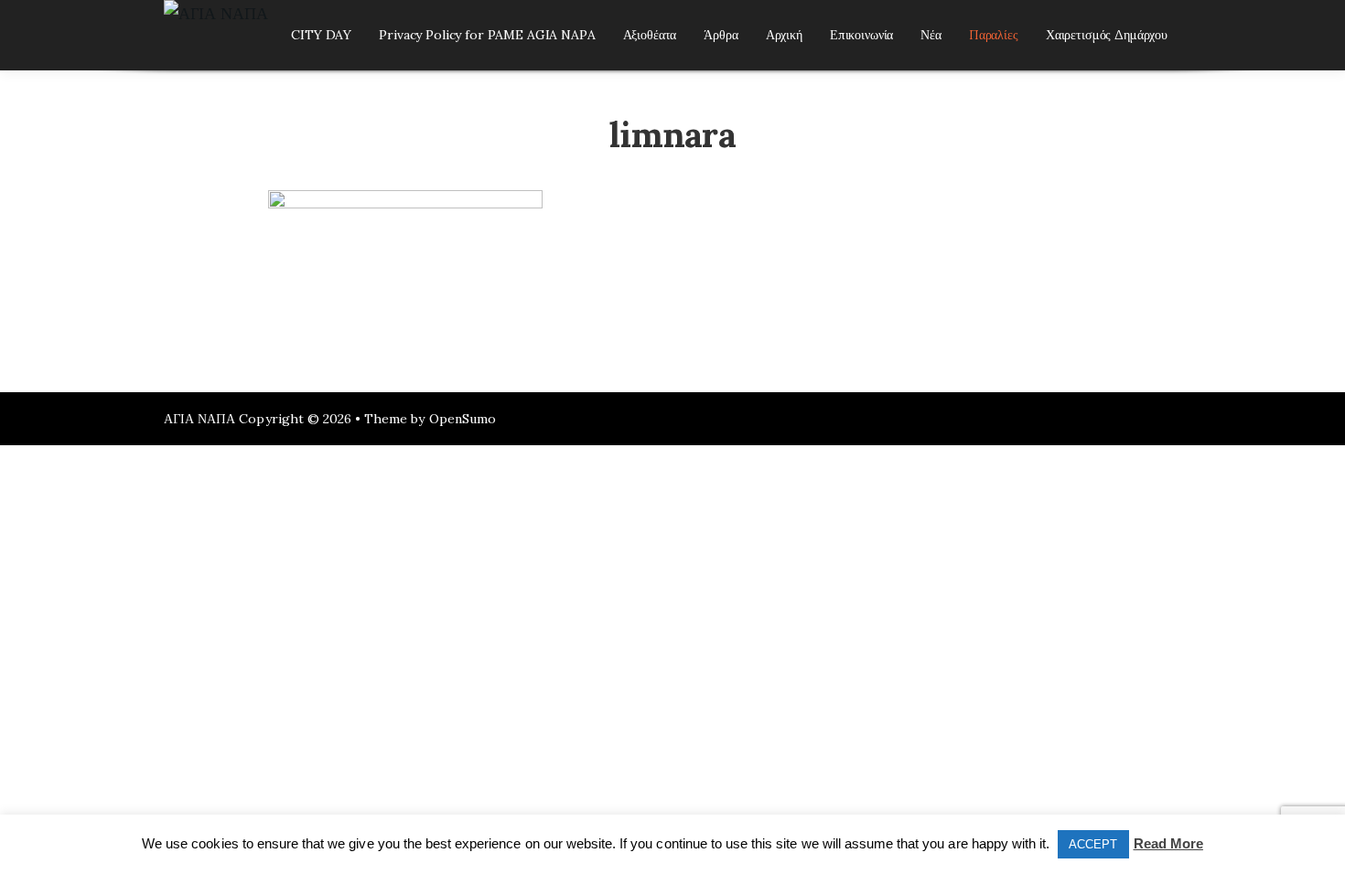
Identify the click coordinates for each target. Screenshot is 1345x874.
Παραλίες (993, 35)
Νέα (931, 35)
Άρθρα (720, 35)
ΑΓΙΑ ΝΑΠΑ (199, 418)
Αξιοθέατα (650, 35)
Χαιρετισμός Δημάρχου (1106, 35)
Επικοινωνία (861, 35)
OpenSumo (462, 418)
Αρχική (784, 35)
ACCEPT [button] (1093, 844)
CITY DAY (321, 35)
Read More (1168, 843)
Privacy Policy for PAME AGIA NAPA (487, 35)
